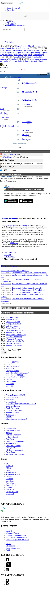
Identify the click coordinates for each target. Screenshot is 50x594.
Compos (14, 77)
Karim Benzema (12, 443)
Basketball (11, 10)
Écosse (10, 55)
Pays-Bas (4, 55)
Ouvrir (4, 352)
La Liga (9, 379)
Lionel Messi (11, 428)
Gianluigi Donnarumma (15, 441)
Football (13, 8)
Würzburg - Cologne (14, 339)
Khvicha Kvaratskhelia (14, 450)
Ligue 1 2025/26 (12, 362)
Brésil (30, 55)
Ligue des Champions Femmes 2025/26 (21, 404)
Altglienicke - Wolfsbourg (16, 335)
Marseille (9, 466)
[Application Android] (7, 584)
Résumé (8, 77)
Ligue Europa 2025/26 (14, 375)
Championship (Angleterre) (16, 419)
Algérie (44, 52)
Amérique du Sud (14, 61)
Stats (19, 77)
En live (8, 544)
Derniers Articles (9, 266)
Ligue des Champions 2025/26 (17, 373)
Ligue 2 (26, 46)
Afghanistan (20, 57)
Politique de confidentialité (16, 535)
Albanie (40, 57)
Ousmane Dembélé (13, 446)
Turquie (17, 55)
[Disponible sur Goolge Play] (11, 202)
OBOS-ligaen (7, 157)
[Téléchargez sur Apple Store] (26, 202)
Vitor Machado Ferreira (15, 454)
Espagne (18, 52)
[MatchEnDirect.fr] (25, 4)
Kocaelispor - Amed (13, 332)
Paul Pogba (10, 439)
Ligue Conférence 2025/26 (16, 377)
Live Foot (9, 386)
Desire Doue (11, 452)
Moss (5, 65)
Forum (23, 77)
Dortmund (10, 494)
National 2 (10, 368)
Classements (10, 546)
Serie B (9, 417)
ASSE (8, 468)
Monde (40, 61)
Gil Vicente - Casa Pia (14, 330)
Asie (23, 61)
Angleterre (10, 52)
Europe (28, 61)
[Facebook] (7, 561)
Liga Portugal (11, 402)
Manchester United (13, 474)
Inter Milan (10, 490)
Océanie (34, 61)
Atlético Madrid (12, 485)
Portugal (38, 52)
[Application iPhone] (7, 581)
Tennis (9, 12)
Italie (23, 52)
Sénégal (41, 55)
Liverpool (9, 479)
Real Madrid (10, 483)
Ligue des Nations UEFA (15, 410)
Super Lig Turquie (13, 406)
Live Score (10, 384)
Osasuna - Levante (13, 322)
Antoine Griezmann (13, 435)
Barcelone (10, 481)
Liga (43, 46)
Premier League (35, 46)
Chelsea (9, 477)
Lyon (8, 470)
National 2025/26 (12, 366)
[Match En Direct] (9, 511)
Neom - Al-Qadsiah (13, 343)
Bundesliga (10, 48)
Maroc (35, 55)
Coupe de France (12, 371)
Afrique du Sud (31, 57)
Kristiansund (42, 75)
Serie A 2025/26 (12, 397)
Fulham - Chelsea (12, 319)
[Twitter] (9, 567)
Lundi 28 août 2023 (10, 154)
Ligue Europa (19, 50)
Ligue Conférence (32, 50)
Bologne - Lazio (12, 326)
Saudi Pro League (22, 48)
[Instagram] (7, 570)
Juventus (9, 487)
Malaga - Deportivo (13, 324)
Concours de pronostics (16, 25)
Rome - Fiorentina (13, 328)
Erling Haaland (11, 448)
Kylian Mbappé (12, 437)
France (3, 52)
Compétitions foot (13, 548)
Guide (8, 550)
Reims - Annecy (12, 317)
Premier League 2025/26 (15, 395)
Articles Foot (11, 381)
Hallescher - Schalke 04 (15, 341)
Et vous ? (12, 187)
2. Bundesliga (11, 415)
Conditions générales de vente (17, 540)
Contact (9, 531)
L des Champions (7, 50)
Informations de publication (16, 537)
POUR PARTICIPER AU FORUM (24, 189)
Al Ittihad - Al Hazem (14, 345)
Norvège (7, 255)
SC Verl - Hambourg (14, 337)
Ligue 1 (19, 46)
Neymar (9, 433)
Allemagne (30, 52)
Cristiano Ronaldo (13, 430)
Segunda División (13, 412)
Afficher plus (11, 59)
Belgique (23, 55)
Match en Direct (11, 252)
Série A (3, 48)
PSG (7, 464)
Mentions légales (12, 533)
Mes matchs (11, 23)
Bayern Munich (12, 492)
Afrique (36, 59)
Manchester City (12, 472)
